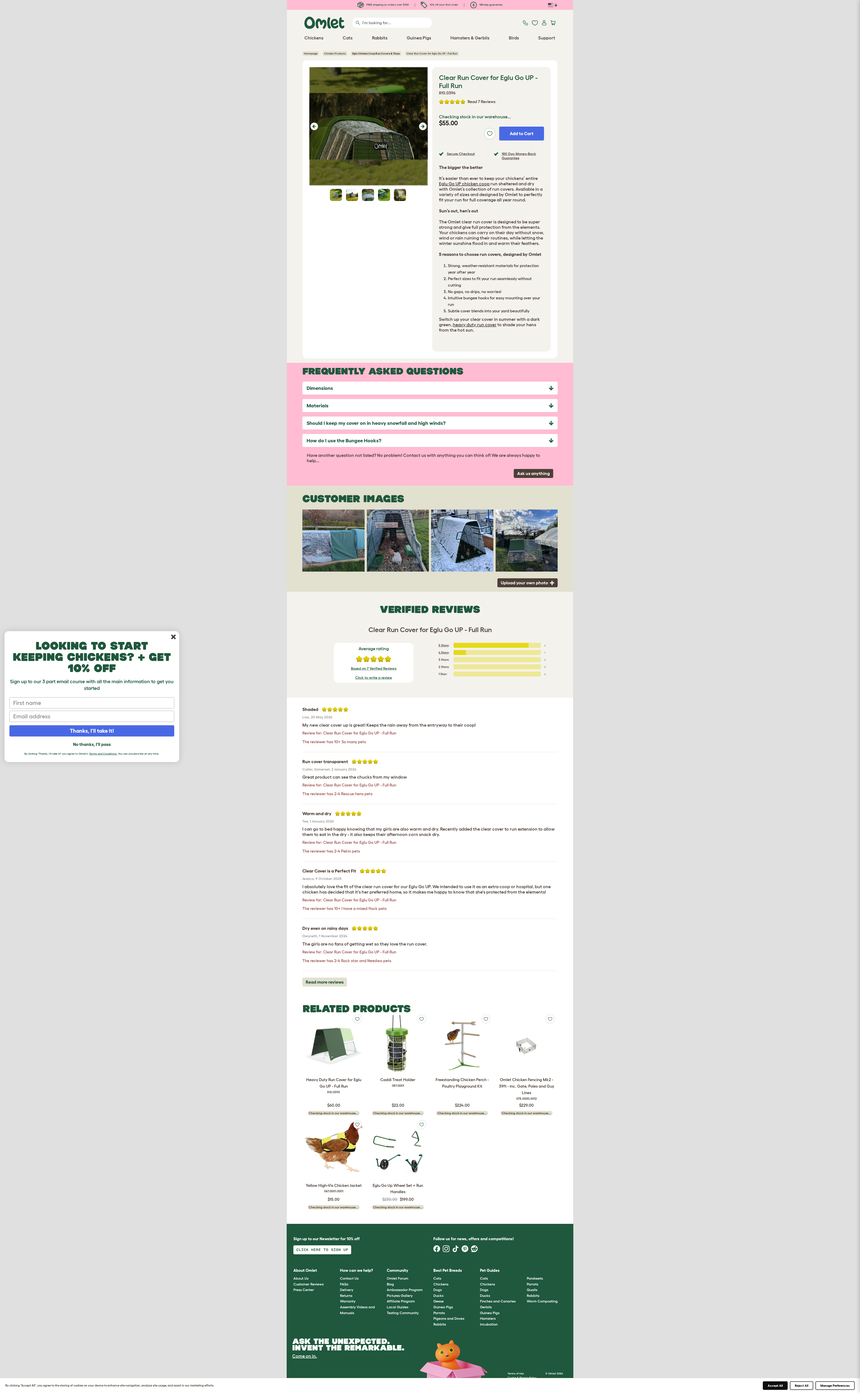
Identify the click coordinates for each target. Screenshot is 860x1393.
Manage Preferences (835, 1385)
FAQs (344, 1284)
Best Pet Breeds (447, 1270)
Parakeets (535, 1278)
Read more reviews (325, 982)
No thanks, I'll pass (92, 744)
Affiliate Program (401, 1301)
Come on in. (304, 1356)
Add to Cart (521, 133)
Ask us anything (533, 473)
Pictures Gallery (400, 1296)
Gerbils (486, 1307)
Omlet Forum (397, 1278)
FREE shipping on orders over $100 (387, 4)
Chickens (440, 1284)
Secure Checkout (461, 154)
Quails (532, 1290)
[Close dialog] (173, 637)
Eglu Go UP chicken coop (464, 183)
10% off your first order (443, 4)
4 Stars (443, 652)
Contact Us (349, 1278)
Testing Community (403, 1313)
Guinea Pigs (443, 1307)
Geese (438, 1301)
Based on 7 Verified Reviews (373, 668)
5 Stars (443, 645)
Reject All (801, 1385)
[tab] (430, 388)
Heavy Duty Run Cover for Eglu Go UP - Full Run (333, 1086)
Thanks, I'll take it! (92, 731)
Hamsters (488, 1318)
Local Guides (397, 1307)
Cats (437, 1278)
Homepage (311, 53)
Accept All (775, 1385)
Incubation (489, 1324)
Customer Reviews (308, 1284)
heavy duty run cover (475, 324)
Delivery (346, 1290)
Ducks (438, 1296)
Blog (390, 1284)
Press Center (303, 1290)
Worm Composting (542, 1301)
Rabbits (439, 1324)
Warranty (347, 1301)
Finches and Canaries (498, 1301)
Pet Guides (490, 1270)
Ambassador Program (405, 1290)
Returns (346, 1296)
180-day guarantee (491, 4)
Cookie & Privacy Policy (521, 1377)
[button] (313, 126)
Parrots (439, 1313)
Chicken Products (335, 53)
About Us (300, 1278)
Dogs (437, 1290)
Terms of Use (515, 1373)
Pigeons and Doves (448, 1318)
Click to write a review (373, 678)
